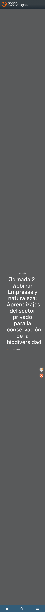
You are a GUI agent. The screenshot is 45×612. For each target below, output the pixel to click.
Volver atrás (15, 349)
